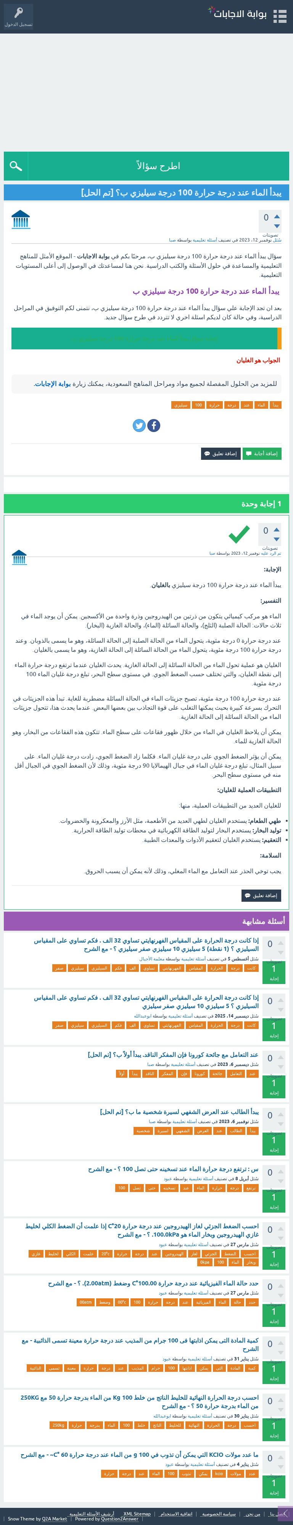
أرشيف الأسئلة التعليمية (91, 1514)
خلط (141, 1425)
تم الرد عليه (271, 553)
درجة (231, 405)
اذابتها (187, 1368)
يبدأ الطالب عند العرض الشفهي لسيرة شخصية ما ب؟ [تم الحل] (179, 1111)
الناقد (149, 1073)
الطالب (236, 1130)
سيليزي (180, 405)
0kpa (204, 1262)
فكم (118, 968)
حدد (252, 1302)
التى (219, 1368)
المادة (235, 1368)
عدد (252, 1473)
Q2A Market (54, 1519)
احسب (250, 1253)
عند (247, 405)
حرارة (214, 405)
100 (198, 405)
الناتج (157, 1425)
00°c (122, 1302)
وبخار (251, 1262)
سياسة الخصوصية (219, 1514)
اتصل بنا (277, 1514)
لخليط (53, 1253)
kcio (219, 1473)
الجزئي (211, 1253)
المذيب (138, 1368)
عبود (168, 1178)
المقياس (196, 968)
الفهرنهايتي (172, 968)
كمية (252, 1368)
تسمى (54, 1368)
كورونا (200, 1073)
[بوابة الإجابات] (237, 13)
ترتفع (251, 1188)
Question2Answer (119, 1519)
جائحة (217, 1073)
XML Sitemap (137, 1514)
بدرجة (95, 1425)
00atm (86, 1302)
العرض (203, 1130)
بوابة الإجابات (53, 383)
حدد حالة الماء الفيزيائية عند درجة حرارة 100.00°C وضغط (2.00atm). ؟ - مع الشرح (153, 1283)
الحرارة (217, 968)
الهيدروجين (174, 1253)
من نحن (253, 1514)
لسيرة (163, 1130)
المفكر (167, 1073)
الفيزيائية (203, 1302)
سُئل (277, 240)
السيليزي (99, 968)
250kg (58, 1425)
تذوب (186, 1473)
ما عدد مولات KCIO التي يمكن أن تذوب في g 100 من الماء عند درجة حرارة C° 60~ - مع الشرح (140, 1454)
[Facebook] (153, 425)
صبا (150, 1064)
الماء (261, 405)
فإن (184, 1073)
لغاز (194, 1253)
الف (132, 968)
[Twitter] (139, 425)
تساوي (149, 968)
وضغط (104, 1302)
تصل (137, 1188)
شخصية (143, 1130)
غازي (36, 1253)
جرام (155, 1368)
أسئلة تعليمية (205, 240)
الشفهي (183, 1130)
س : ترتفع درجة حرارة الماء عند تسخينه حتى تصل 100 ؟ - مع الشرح (173, 1169)
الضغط (230, 1253)
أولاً (121, 1073)
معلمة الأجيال (151, 959)
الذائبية (35, 1368)
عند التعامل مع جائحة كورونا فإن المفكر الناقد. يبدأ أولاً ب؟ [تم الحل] (173, 1054)
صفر (59, 968)
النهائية (194, 1425)
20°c (105, 1253)
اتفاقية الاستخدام (176, 1514)
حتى (152, 1188)
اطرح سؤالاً (158, 166)
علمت (88, 1253)
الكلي (71, 1253)
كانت (251, 968)
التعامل (236, 1073)
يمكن (204, 1368)
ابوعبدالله (142, 1016)
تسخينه (169, 1188)
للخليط (175, 1425)
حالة (237, 1302)
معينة (71, 1368)
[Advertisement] (146, 90)
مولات (235, 1473)
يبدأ (276, 405)
